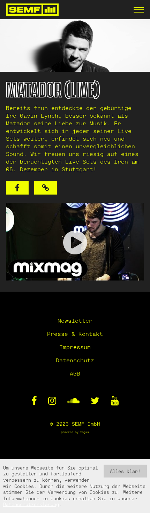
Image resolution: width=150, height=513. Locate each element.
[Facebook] (17, 188)
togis (84, 432)
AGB (75, 373)
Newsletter (75, 320)
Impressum (75, 347)
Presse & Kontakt (75, 333)
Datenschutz (75, 360)
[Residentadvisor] (45, 188)
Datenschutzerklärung (31, 504)
